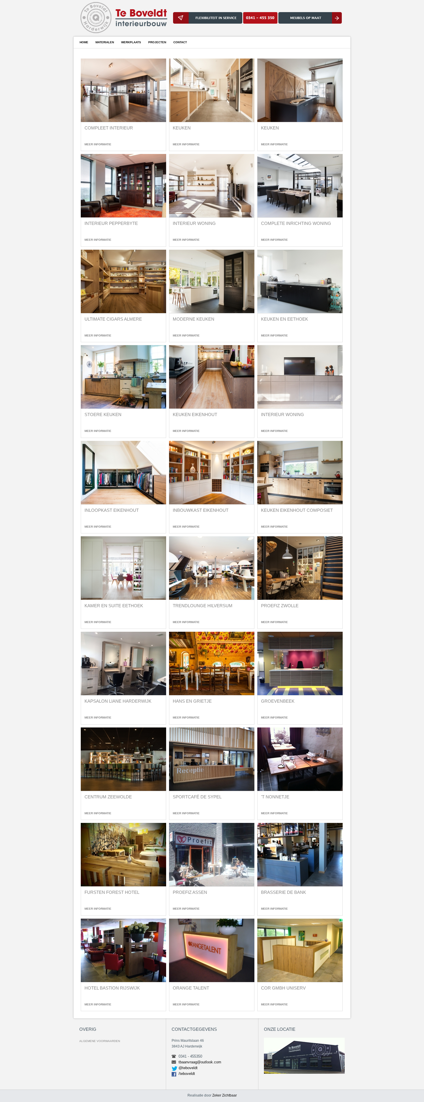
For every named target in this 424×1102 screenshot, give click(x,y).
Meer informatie (98, 144)
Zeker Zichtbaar (224, 1095)
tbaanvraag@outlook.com (200, 1062)
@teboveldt (188, 1068)
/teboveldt (187, 1073)
